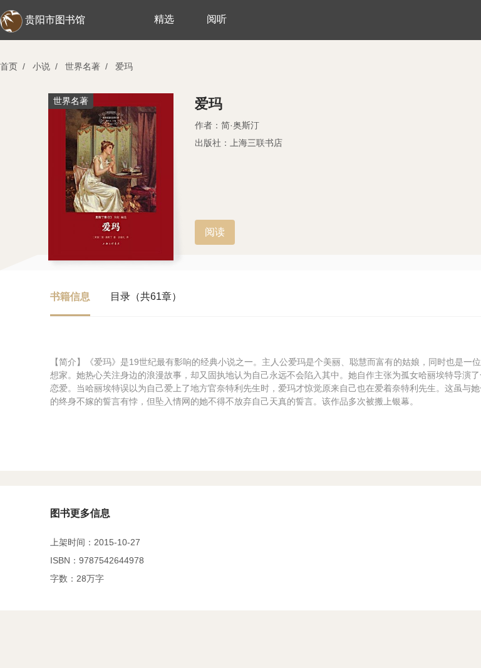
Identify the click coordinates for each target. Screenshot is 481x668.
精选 (164, 19)
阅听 (217, 19)
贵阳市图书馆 (55, 19)
